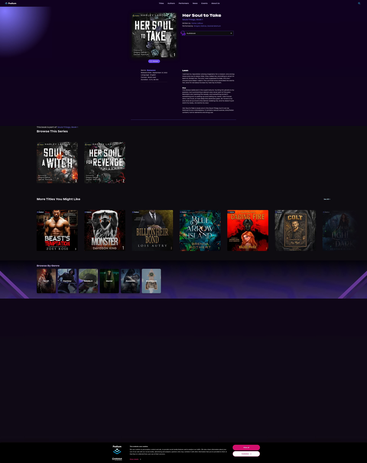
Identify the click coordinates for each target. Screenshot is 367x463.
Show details (134, 459)
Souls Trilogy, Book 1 (192, 19)
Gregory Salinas (200, 26)
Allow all (246, 447)
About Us (215, 3)
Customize (245, 454)
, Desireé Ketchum (214, 26)
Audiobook (191, 33)
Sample (155, 61)
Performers (184, 3)
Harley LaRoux (197, 23)
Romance (151, 70)
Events (204, 3)
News (195, 3)
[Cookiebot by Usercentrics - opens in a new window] (117, 459)
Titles (161, 3)
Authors (171, 3)
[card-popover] (57, 163)
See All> (327, 199)
